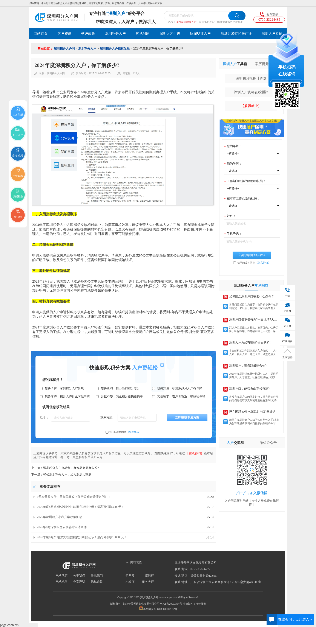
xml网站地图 (134, 562)
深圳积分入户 (115, 33)
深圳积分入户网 (64, 48)
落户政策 (88, 33)
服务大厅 (148, 581)
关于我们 (79, 575)
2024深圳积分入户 (186, 21)
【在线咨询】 (195, 453)
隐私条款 (97, 581)
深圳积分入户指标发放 (115, 48)
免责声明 (79, 581)
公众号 (130, 575)
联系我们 (97, 575)
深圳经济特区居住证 (236, 33)
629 (135, 73)
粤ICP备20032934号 (171, 603)
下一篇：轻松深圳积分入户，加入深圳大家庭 (61, 474)
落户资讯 (64, 33)
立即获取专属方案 (187, 417)
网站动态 (61, 575)
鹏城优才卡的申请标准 (230, 21)
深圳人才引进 (170, 33)
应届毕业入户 (200, 33)
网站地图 (61, 581)
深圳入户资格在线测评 (251, 92)
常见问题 (142, 33)
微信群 (149, 575)
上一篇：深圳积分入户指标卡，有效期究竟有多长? (65, 468)
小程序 (130, 581)
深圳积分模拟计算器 (251, 78)
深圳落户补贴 (207, 21)
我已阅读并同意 (125, 432)
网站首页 (41, 33)
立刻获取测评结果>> (252, 255)
